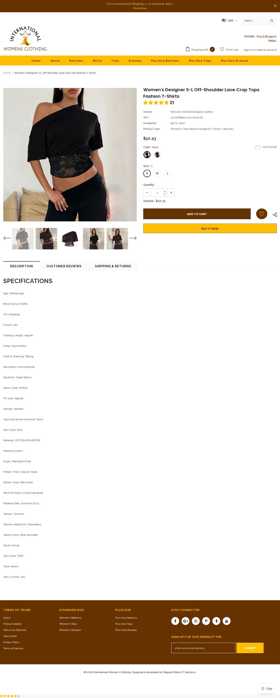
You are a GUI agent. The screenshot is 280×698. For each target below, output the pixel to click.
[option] (70, 154)
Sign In (248, 49)
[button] (156, 103)
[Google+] (185, 621)
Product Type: (151, 128)
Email (272, 40)
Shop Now (140, 8)
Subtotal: (148, 201)
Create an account (266, 49)
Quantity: (149, 184)
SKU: (146, 117)
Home (6, 72)
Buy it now (210, 228)
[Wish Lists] (261, 213)
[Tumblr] (216, 621)
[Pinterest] (206, 621)
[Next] (130, 238)
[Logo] (25, 38)
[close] (275, 6)
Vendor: (147, 111)
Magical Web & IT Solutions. (179, 672)
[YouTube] (227, 621)
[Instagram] (196, 621)
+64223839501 (266, 36)
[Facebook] (175, 621)
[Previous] (9, 238)
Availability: (150, 123)
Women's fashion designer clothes (192, 111)
